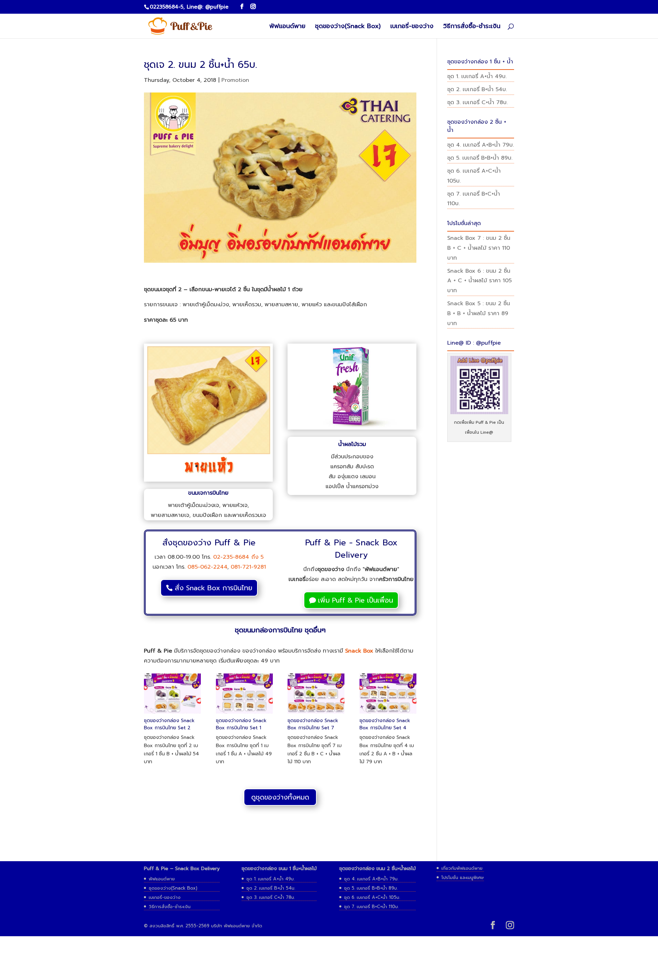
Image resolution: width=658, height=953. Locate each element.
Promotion (235, 80)
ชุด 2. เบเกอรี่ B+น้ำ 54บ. (477, 89)
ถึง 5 (256, 557)
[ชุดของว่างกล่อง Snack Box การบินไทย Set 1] (244, 713)
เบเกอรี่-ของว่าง (412, 27)
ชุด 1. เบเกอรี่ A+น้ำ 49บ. (477, 76)
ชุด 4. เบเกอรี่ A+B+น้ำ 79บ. (480, 145)
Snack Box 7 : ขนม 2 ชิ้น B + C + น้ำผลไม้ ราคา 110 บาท (478, 248)
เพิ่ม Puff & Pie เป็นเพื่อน (355, 600)
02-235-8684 (231, 557)
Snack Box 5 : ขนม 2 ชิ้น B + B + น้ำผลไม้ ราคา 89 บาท (478, 313)
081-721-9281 (248, 567)
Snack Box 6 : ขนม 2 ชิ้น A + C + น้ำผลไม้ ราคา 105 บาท (479, 281)
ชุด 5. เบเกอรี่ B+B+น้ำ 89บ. (479, 158)
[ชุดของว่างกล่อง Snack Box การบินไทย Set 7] (316, 713)
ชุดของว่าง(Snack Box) (348, 27)
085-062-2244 (207, 567)
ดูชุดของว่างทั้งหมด (280, 797)
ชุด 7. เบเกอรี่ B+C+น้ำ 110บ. (371, 906)
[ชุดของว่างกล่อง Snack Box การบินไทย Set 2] (172, 713)
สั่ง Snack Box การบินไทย (213, 588)
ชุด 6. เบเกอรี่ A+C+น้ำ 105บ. (372, 897)
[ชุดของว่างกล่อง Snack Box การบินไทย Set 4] (388, 713)
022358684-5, (167, 7)
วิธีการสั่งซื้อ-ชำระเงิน (471, 27)
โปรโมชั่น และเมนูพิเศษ (462, 877)
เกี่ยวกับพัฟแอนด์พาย (462, 868)
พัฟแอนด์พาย (287, 27)
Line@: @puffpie (208, 7)
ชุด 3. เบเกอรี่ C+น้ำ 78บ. (477, 102)
